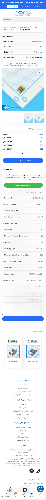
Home (5, 27)
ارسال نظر (23, 319)
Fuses (35, 27)
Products (13, 27)
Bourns (28, 57)
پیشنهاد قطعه (23, 388)
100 (41, 141)
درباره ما (23, 404)
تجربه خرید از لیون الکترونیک (23, 411)
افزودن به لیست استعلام (23, 185)
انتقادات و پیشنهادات (23, 414)
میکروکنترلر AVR (23, 437)
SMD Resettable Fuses (10, 30)
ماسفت (23, 434)
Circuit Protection (24, 27)
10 (42, 138)
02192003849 (18, 456)
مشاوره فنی (23, 385)
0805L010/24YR (33, 361)
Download (39, 52)
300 (41, 145)
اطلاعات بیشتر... (12, 7)
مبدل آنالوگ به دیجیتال (23, 427)
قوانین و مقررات (23, 418)
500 (41, 149)
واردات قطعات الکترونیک (23, 392)
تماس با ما (23, 408)
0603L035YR (13, 361)
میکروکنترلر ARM (23, 441)
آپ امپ (23, 431)
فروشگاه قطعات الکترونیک (23, 395)
